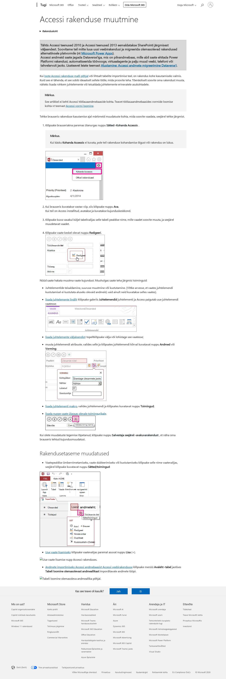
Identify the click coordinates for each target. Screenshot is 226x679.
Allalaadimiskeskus (55, 615)
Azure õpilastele (88, 657)
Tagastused (52, 620)
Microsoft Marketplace (158, 634)
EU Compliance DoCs (181, 672)
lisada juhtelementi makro (61, 406)
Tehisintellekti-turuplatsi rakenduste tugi (159, 622)
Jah (119, 591)
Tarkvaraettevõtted (157, 646)
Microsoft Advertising (122, 637)
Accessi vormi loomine (79, 106)
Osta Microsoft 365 (135, 4)
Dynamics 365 (119, 626)
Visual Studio (154, 651)
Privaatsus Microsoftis (192, 620)
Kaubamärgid (141, 672)
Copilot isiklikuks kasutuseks (23, 615)
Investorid (187, 626)
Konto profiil (52, 609)
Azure (115, 620)
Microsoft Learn (155, 615)
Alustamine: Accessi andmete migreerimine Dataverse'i (139, 65)
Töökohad (187, 609)
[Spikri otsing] (202, 4)
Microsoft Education (89, 609)
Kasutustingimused (123, 672)
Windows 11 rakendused (21, 626)
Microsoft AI (118, 609)
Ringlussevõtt (53, 632)
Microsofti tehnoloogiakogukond (163, 629)
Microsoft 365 (56, 4)
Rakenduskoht (50, 31)
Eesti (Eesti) (22, 667)
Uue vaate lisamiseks (58, 552)
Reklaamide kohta (160, 672)
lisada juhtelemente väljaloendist (65, 337)
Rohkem (113, 4)
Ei (141, 591)
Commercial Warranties (57, 637)
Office (71, 4)
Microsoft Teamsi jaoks (123, 648)
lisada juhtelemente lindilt (61, 299)
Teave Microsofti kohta (193, 615)
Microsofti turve (120, 615)
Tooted (82, 4)
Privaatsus (106, 672)
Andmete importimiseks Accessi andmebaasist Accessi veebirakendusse (89, 567)
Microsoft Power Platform (160, 640)
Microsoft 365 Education (91, 629)
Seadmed (97, 4)
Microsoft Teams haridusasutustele (89, 622)
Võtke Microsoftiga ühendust (84, 672)
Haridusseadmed (88, 615)
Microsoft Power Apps (97, 53)
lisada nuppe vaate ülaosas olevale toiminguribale (75, 413)
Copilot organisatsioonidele (23, 609)
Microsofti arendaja (157, 609)
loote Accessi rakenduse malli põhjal (66, 76)
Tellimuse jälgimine (55, 626)
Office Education (88, 634)
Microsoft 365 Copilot (122, 643)
